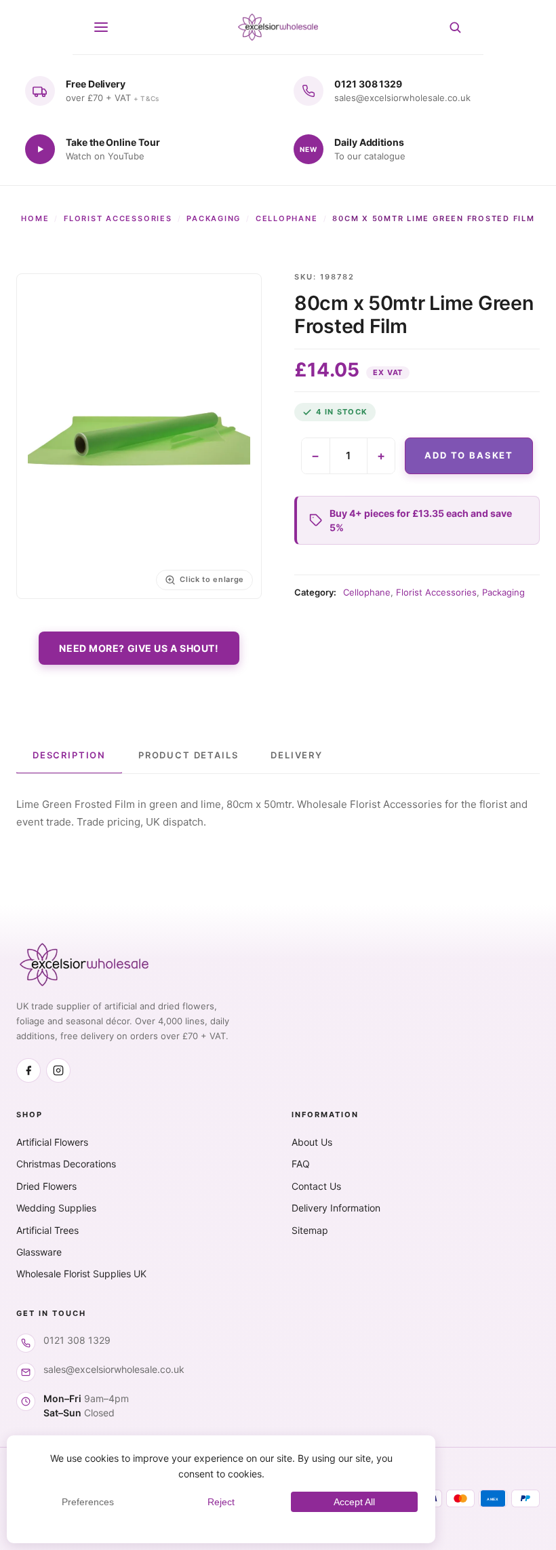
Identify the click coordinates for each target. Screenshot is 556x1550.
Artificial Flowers (52, 1142)
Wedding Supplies (56, 1208)
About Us (312, 1142)
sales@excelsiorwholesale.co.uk (113, 1369)
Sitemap (310, 1230)
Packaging (213, 218)
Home (35, 218)
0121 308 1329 (77, 1340)
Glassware (39, 1252)
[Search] (455, 27)
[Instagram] (58, 1070)
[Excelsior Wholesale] (277, 27)
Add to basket (468, 455)
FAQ (301, 1163)
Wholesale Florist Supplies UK (81, 1273)
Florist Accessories (118, 218)
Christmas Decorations (66, 1163)
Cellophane (287, 218)
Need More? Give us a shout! (138, 648)
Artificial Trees (47, 1230)
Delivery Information (336, 1208)
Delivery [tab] (297, 755)
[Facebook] (28, 1070)
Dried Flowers (46, 1186)
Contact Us (316, 1186)
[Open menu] (101, 27)
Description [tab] (69, 755)
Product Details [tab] (188, 755)
